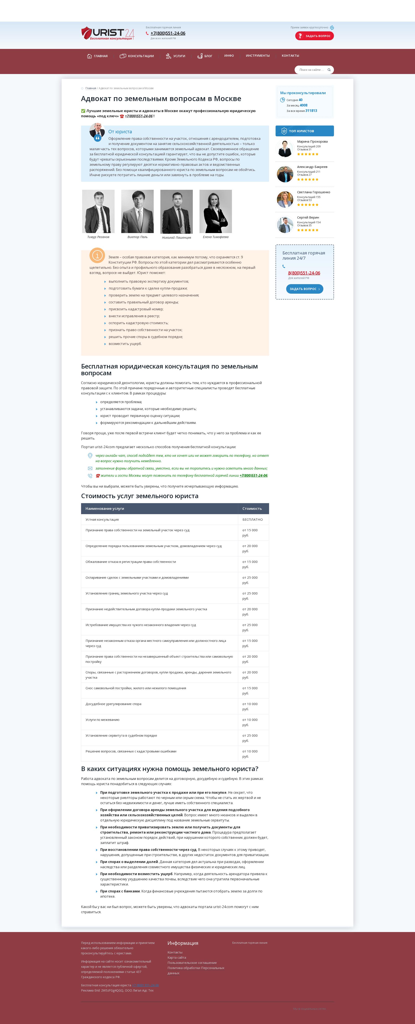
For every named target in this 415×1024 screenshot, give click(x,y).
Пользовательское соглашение (192, 962)
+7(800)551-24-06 (168, 33)
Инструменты (258, 55)
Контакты (290, 55)
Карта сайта (177, 957)
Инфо (229, 55)
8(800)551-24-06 (304, 273)
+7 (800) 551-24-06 (145, 985)
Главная (91, 88)
